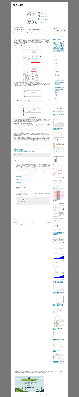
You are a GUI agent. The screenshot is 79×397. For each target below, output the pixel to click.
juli (55, 76)
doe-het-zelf (62, 43)
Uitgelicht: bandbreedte (58, 84)
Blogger (46, 394)
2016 (55, 67)
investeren (55, 41)
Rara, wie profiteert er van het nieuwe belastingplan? (58, 305)
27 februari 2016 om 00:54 (24, 185)
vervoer (59, 48)
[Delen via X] (21, 154)
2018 (55, 64)
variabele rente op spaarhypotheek (19, 149)
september (56, 74)
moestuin (60, 49)
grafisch (17, 155)
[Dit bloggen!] (20, 154)
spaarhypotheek (21, 155)
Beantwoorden (18, 176)
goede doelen (55, 48)
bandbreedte (60, 50)
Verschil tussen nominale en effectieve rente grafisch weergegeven (58, 233)
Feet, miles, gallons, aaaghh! (58, 177)
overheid (62, 42)
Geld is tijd (21, 199)
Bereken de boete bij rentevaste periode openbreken (57, 186)
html (53, 46)
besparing (54, 43)
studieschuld (62, 51)
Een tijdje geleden (17, 31)
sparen (58, 47)
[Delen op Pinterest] (22, 154)
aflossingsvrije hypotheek (58, 44)
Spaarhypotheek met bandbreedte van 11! (57, 165)
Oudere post (48, 222)
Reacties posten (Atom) (22, 224)
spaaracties (58, 51)
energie (58, 49)
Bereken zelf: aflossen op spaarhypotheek (58, 140)
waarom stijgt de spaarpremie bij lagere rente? (21, 150)
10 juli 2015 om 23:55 (23, 162)
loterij (56, 50)
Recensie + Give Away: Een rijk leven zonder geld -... (59, 83)
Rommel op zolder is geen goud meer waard (59, 90)
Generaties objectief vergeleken (57, 200)
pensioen (62, 47)
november (56, 71)
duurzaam (62, 48)
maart (56, 98)
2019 (55, 63)
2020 (55, 62)
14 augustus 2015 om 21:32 (24, 179)
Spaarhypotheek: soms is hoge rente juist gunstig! (59, 88)
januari (56, 101)
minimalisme (55, 45)
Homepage (32, 222)
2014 (55, 102)
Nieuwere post (16, 222)
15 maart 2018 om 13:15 (28, 199)
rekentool (24, 47)
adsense (54, 52)
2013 (55, 104)
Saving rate (55, 312)
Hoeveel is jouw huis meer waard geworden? (58, 129)
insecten (54, 47)
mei (55, 95)
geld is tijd (18, 5)
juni (55, 94)
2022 (55, 59)
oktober (56, 72)
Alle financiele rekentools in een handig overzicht (58, 222)
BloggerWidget (62, 363)
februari (56, 99)
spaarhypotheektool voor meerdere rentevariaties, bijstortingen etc (25, 151)
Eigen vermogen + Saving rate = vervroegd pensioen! (58, 282)
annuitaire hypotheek (60, 46)
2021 (55, 60)
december (56, 70)
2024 (55, 56)
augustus (56, 75)
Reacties (18, 197)
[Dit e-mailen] (19, 154)
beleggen (62, 45)
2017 (55, 66)
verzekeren (54, 49)
